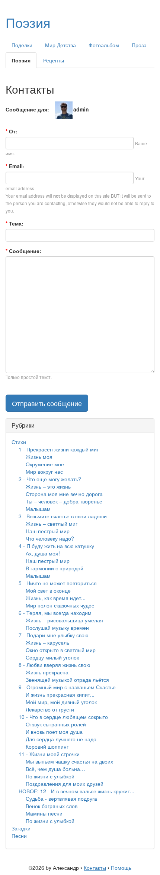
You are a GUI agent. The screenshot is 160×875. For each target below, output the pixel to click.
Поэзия (28, 22)
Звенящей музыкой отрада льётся (67, 679)
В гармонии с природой (54, 568)
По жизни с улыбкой (50, 776)
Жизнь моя (39, 456)
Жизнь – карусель (47, 642)
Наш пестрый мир (48, 531)
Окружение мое (45, 464)
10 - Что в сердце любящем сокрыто (63, 716)
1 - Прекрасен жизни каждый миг (59, 449)
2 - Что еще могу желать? (50, 479)
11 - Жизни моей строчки (49, 754)
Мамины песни (44, 813)
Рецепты (53, 60)
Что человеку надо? (50, 538)
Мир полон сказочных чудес (60, 605)
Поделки (22, 45)
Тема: (14, 223)
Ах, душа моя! (43, 553)
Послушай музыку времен (57, 627)
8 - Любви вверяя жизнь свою (54, 664)
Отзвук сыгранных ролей (56, 724)
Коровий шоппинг (47, 746)
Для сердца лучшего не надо (61, 739)
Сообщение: (23, 251)
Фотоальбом (104, 45)
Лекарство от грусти (50, 709)
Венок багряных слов (51, 806)
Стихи (19, 441)
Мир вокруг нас (44, 471)
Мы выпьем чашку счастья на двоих (69, 761)
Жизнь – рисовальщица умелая (64, 620)
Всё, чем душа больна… (55, 768)
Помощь (121, 867)
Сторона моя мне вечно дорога (64, 494)
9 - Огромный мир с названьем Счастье (67, 687)
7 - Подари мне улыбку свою (54, 635)
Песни (19, 835)
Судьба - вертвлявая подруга (61, 798)
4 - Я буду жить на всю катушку (56, 546)
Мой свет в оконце (48, 590)
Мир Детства (60, 45)
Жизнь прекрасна (47, 672)
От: (11, 131)
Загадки (21, 828)
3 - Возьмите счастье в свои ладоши (63, 516)
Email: (15, 166)
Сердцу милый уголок (52, 657)
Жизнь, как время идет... (56, 598)
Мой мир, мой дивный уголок (61, 702)
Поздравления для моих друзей (64, 783)
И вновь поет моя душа (54, 731)
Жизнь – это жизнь (48, 486)
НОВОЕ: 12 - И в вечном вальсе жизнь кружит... (76, 791)
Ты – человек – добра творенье (64, 501)
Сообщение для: (27, 109)
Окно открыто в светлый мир (61, 650)
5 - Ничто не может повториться (58, 583)
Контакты (95, 867)
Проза (139, 45)
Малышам (38, 508)
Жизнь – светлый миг (51, 523)
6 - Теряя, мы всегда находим (55, 612)
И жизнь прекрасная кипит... (60, 694)
